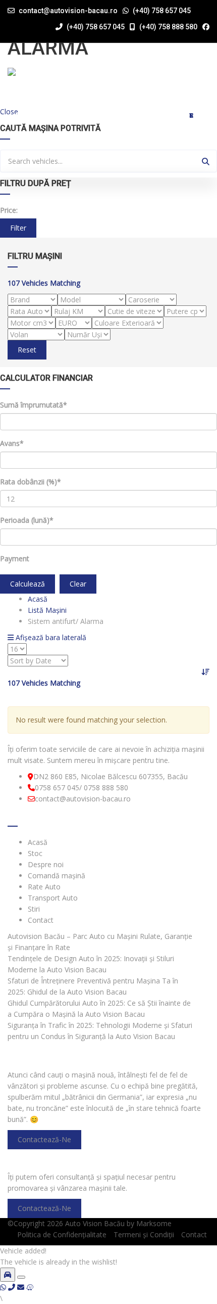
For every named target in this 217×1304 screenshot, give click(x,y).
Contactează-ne (44, 1139)
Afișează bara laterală (50, 637)
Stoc (109, 115)
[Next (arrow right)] (199, 652)
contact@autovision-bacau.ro (68, 11)
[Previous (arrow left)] (17, 652)
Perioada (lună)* (26, 520)
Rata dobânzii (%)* (30, 481)
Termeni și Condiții (144, 1234)
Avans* (12, 443)
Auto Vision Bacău (95, 1223)
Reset (27, 349)
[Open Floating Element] (7, 1275)
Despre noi (126, 115)
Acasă (25, 115)
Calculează (27, 584)
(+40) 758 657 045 (162, 11)
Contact (207, 115)
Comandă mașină (142, 115)
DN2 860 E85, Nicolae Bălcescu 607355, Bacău (110, 776)
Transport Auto (175, 115)
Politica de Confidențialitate (61, 1234)
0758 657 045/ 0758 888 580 (81, 787)
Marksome (154, 1223)
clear (78, 584)
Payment (14, 558)
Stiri (191, 115)
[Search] (205, 161)
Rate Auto (159, 115)
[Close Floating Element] (21, 1277)
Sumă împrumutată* (33, 405)
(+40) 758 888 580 (167, 27)
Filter (18, 228)
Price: (9, 210)
